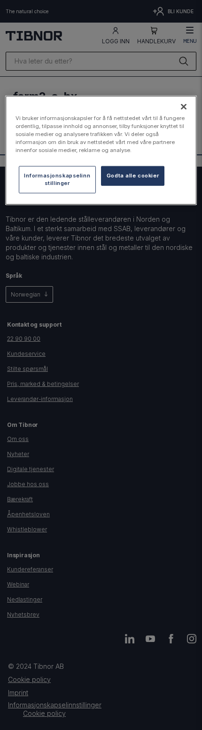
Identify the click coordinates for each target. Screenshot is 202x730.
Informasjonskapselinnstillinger (57, 179)
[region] (101, 150)
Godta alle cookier (133, 175)
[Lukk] (183, 106)
